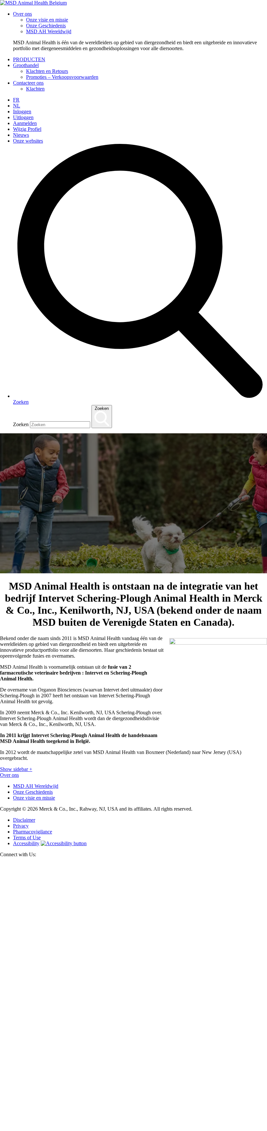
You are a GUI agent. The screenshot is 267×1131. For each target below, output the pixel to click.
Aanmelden (25, 123)
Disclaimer (24, 820)
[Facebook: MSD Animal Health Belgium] (133, 1128)
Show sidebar (16, 769)
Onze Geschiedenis (46, 25)
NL (16, 105)
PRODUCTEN (29, 59)
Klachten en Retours (47, 71)
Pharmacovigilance (32, 831)
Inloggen (22, 111)
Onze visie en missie (47, 19)
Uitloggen (23, 117)
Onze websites (28, 141)
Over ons (22, 14)
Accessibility (26, 843)
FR (16, 100)
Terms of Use (27, 837)
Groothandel (26, 65)
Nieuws (21, 135)
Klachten (35, 88)
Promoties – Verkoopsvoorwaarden (62, 77)
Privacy (21, 826)
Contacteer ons (28, 83)
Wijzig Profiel (27, 129)
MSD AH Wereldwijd (48, 31)
